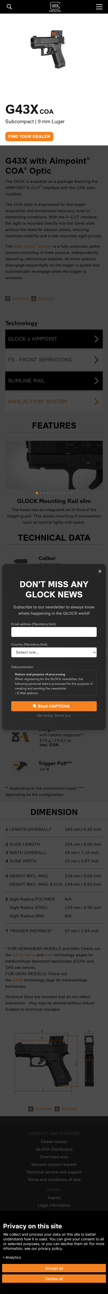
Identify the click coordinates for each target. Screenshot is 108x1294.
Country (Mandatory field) (29, 644)
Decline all (54, 1278)
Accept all (54, 1268)
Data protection (22, 667)
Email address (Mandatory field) (33, 624)
